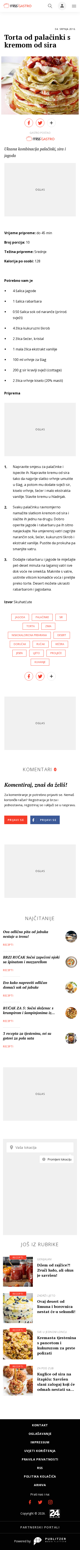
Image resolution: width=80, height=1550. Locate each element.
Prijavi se (16, 820)
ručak (40, 644)
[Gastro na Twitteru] (40, 1502)
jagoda (20, 617)
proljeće (56, 653)
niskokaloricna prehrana (29, 635)
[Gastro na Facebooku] (30, 1502)
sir (61, 617)
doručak (20, 644)
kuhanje (40, 662)
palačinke (42, 617)
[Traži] (50, 6)
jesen (19, 653)
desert (61, 635)
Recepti (8, 945)
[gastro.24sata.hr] (17, 5)
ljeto (36, 653)
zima (48, 626)
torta (30, 626)
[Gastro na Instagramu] (50, 1502)
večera (59, 644)
